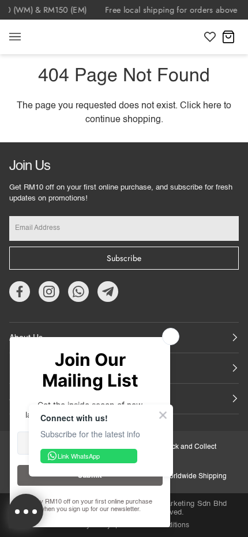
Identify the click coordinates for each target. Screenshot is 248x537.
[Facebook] (19, 291)
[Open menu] (26, 37)
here (212, 106)
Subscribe (124, 258)
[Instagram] (49, 291)
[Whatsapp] (78, 291)
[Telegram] (107, 291)
